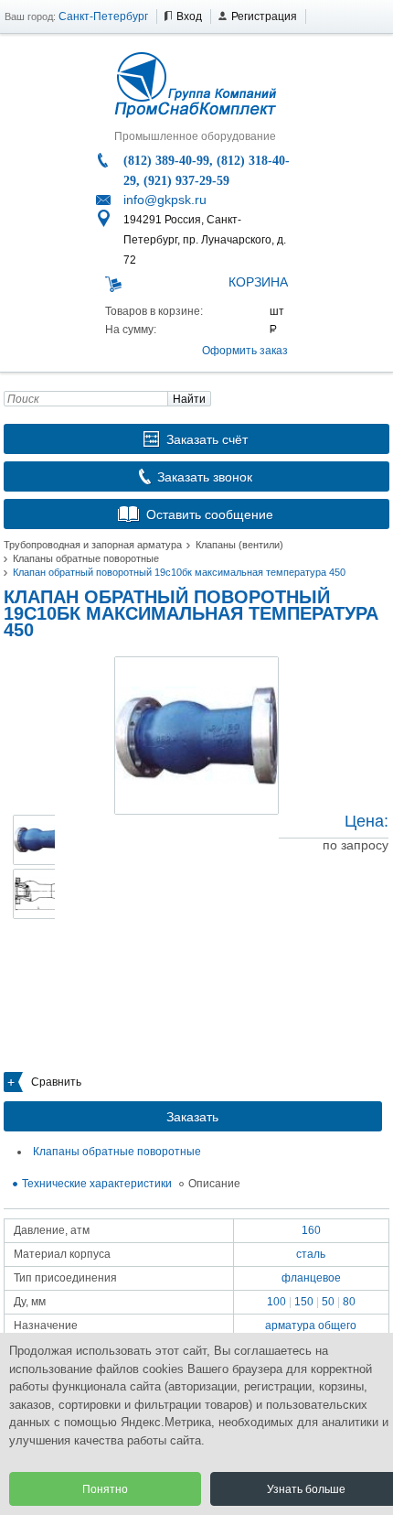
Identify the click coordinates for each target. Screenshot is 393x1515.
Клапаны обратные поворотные (86, 558)
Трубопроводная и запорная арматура (93, 544)
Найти (189, 399)
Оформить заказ (245, 350)
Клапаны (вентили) (239, 544)
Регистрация (264, 16)
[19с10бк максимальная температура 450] (196, 735)
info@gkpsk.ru (165, 199)
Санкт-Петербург (103, 16)
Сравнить (56, 1082)
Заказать (192, 1116)
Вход (189, 16)
